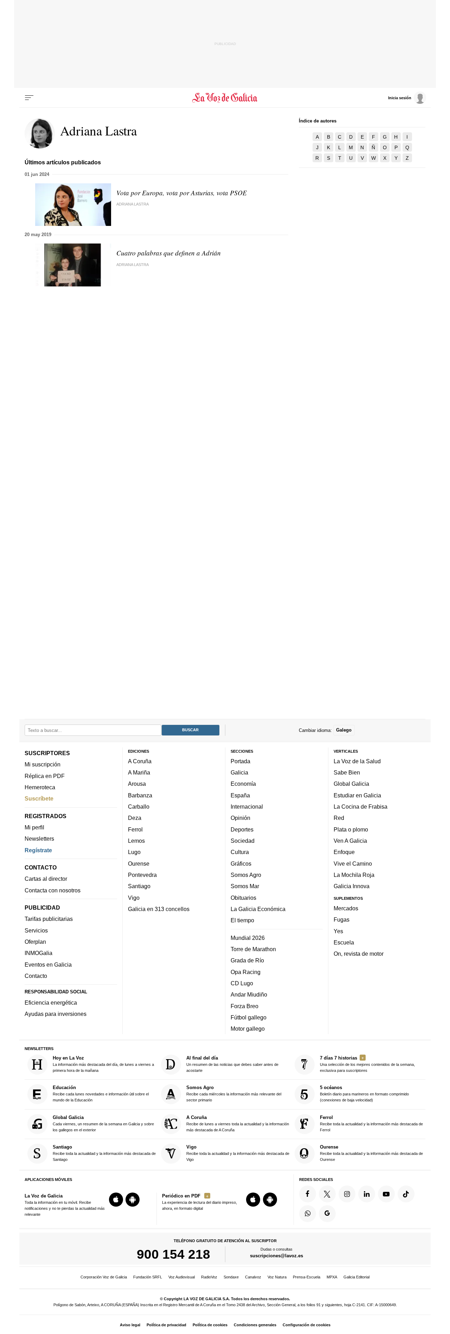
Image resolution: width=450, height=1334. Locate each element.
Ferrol (135, 829)
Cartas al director (46, 878)
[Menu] (29, 98)
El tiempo (242, 920)
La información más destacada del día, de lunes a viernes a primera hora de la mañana (103, 1064)
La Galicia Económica (258, 908)
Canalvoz (253, 1277)
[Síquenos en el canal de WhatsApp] (307, 1213)
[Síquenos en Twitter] (327, 1193)
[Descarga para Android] (133, 1200)
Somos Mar (245, 886)
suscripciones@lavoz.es (276, 1255)
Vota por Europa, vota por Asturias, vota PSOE (181, 192)
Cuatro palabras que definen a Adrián (168, 252)
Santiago (139, 886)
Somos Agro (246, 874)
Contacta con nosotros (53, 890)
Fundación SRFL (147, 1277)
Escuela (344, 942)
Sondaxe (231, 1277)
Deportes (242, 829)
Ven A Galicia (350, 840)
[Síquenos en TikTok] (406, 1193)
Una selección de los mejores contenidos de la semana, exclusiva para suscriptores (367, 1064)
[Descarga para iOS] (116, 1200)
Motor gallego (248, 1028)
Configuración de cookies (306, 1325)
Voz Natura (277, 1277)
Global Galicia (351, 783)
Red (339, 818)
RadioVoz (209, 1277)
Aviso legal (130, 1325)
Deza (134, 818)
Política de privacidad (166, 1325)
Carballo (138, 806)
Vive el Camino (353, 863)
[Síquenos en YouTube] (386, 1193)
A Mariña (139, 772)
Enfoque (344, 852)
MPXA (332, 1277)
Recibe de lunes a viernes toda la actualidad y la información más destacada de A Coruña (237, 1123)
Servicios (36, 930)
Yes (338, 931)
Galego (344, 730)
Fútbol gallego (248, 1017)
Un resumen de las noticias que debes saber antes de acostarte (232, 1064)
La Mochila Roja (354, 874)
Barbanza (140, 795)
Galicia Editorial (356, 1277)
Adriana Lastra (132, 204)
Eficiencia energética (51, 1002)
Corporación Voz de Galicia (104, 1277)
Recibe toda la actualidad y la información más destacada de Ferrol (371, 1123)
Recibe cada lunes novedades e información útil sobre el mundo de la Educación (101, 1093)
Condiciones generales (255, 1325)
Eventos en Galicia (48, 964)
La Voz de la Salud (357, 761)
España (240, 795)
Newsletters (39, 838)
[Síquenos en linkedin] (366, 1193)
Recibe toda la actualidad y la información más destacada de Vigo (237, 1153)
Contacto (36, 976)
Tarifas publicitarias (49, 919)
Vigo (134, 897)
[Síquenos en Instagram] (347, 1193)
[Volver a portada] (225, 98)
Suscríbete (39, 798)
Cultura (240, 852)
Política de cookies (210, 1325)
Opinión (240, 818)
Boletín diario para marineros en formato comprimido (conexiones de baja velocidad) (364, 1093)
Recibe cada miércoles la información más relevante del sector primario (233, 1093)
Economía (243, 783)
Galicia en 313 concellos (158, 908)
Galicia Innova (351, 886)
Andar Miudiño (249, 994)
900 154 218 (173, 1254)
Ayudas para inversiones (55, 1014)
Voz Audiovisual (181, 1277)
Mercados (346, 908)
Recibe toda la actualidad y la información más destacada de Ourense (371, 1153)
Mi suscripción (42, 764)
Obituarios (243, 897)
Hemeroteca (40, 787)
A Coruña (140, 761)
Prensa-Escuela (306, 1277)
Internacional (247, 806)
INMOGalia (38, 953)
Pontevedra (142, 874)
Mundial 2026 (248, 937)
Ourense (138, 863)
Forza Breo (244, 1006)
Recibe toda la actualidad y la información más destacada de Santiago (104, 1153)
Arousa (137, 783)
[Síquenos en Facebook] (307, 1193)
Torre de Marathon (253, 949)
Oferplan (35, 941)
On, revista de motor (359, 953)
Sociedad (243, 840)
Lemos (136, 840)
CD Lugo (242, 983)
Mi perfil (34, 827)
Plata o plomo (351, 829)
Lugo (134, 852)
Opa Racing (246, 971)
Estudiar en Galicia (357, 795)
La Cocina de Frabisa (360, 806)
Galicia (239, 772)
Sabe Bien (347, 772)
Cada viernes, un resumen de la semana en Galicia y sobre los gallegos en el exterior (103, 1123)
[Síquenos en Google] (327, 1213)
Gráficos (241, 863)
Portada (240, 761)
